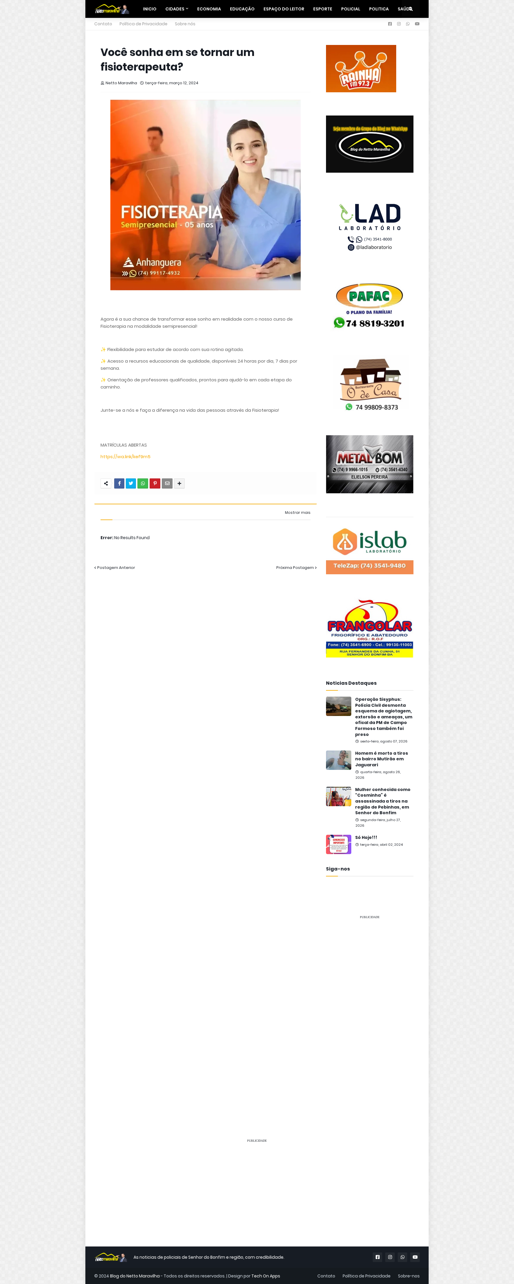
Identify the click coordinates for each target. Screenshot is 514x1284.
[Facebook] (119, 483)
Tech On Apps (265, 1276)
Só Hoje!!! (366, 837)
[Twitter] (131, 483)
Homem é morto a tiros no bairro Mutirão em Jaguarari (381, 759)
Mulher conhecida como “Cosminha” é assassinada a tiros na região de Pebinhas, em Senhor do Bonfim (382, 801)
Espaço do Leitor (284, 9)
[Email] (167, 483)
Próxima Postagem (295, 567)
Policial (350, 9)
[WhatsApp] (142, 483)
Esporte (322, 9)
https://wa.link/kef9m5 (126, 456)
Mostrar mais (298, 512)
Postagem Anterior (116, 567)
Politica (379, 9)
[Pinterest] (155, 483)
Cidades (174, 9)
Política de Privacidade (143, 24)
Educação (242, 9)
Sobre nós (185, 24)
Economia (209, 9)
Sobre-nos (409, 1276)
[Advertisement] (369, 1013)
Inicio (149, 9)
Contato (103, 24)
